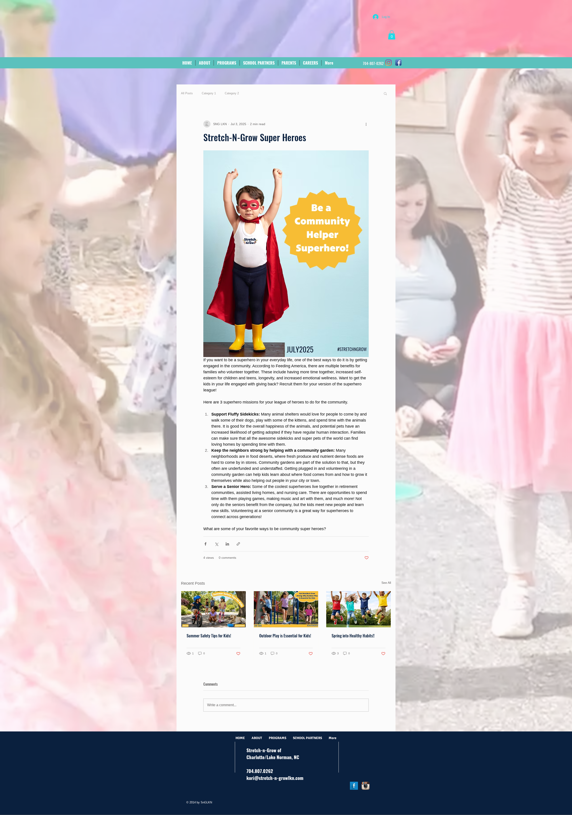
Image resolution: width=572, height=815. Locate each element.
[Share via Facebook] (205, 544)
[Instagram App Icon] (366, 786)
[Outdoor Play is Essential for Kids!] (286, 609)
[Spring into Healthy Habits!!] (358, 609)
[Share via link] (238, 544)
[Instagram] (388, 62)
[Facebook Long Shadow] (354, 786)
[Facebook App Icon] (398, 62)
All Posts (187, 93)
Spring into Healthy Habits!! (353, 636)
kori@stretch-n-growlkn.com (274, 777)
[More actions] (366, 124)
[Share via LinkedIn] (227, 544)
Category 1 (209, 93)
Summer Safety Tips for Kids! (209, 636)
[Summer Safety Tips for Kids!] (213, 609)
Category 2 (232, 93)
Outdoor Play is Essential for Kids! (285, 636)
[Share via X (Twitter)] (216, 544)
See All (386, 582)
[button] (391, 35)
